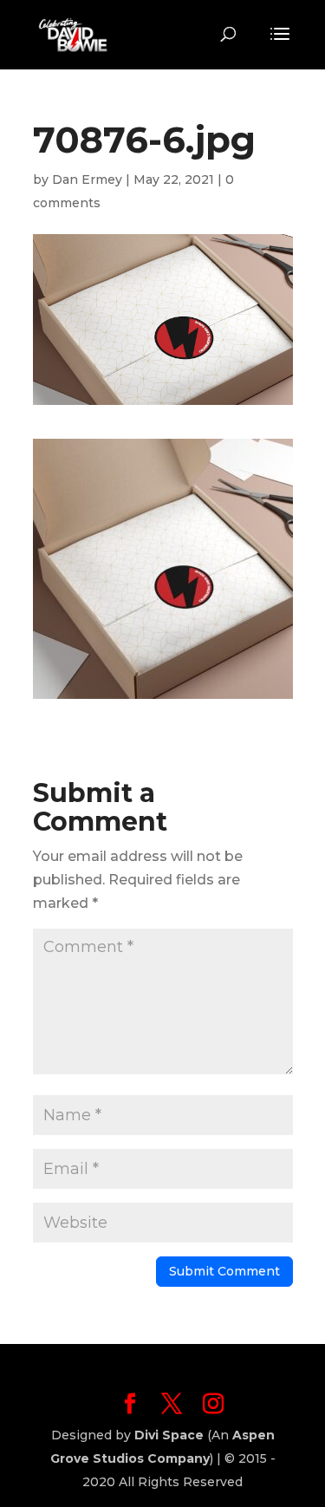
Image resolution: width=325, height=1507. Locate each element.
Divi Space (169, 1435)
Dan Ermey (87, 179)
